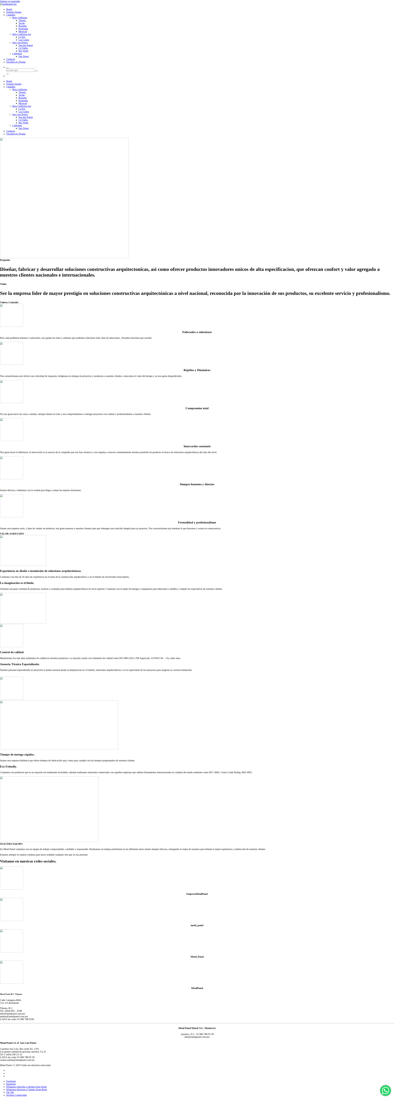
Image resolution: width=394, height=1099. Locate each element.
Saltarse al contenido (10, 1)
